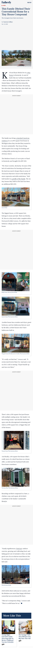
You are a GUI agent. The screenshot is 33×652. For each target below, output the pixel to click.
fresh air (19, 549)
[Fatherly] (6, 2)
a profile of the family (18, 179)
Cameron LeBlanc (8, 22)
